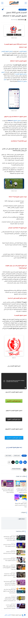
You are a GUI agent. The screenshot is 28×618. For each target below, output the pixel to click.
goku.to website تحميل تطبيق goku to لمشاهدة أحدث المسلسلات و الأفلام (10, 599)
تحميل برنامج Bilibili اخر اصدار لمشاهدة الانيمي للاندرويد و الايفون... (21, 491)
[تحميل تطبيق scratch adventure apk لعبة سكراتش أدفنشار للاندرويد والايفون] (21, 606)
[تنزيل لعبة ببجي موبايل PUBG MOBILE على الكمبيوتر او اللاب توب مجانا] (21, 567)
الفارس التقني (8, 615)
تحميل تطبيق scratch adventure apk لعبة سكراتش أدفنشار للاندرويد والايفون (10, 607)
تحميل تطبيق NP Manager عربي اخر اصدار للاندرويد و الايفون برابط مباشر (10, 538)
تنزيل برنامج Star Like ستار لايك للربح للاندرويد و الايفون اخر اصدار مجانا (9, 591)
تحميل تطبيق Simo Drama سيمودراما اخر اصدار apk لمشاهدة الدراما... (8, 491)
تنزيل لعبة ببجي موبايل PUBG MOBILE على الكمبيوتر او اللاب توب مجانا (9, 568)
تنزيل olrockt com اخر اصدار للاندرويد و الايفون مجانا (9, 545)
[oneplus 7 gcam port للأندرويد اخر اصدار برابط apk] (21, 552)
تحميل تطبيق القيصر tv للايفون (13, 419)
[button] (20, 462)
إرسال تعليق (21, 518)
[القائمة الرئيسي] (26, 3)
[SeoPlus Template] (22, 615)
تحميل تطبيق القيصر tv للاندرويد (14, 401)
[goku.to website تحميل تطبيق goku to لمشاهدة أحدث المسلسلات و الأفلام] (21, 598)
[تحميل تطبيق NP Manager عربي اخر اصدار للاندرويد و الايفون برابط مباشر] (21, 537)
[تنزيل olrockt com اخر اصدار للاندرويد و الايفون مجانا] (21, 545)
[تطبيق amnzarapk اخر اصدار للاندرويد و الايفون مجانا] (21, 560)
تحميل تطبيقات (22, 9)
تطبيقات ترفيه (8, 455)
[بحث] (2, 3)
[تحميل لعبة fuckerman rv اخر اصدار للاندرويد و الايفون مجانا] (21, 575)
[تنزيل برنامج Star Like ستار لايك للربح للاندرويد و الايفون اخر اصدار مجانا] (21, 590)
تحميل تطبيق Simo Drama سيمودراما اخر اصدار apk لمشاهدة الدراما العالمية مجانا (10, 583)
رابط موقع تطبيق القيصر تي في (14, 447)
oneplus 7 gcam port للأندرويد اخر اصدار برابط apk (9, 552)
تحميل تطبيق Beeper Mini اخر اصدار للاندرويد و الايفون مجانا (21, 505)
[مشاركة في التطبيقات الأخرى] (9, 462)
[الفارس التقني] (14, 3)
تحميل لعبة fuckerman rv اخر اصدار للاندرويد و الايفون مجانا (10, 575)
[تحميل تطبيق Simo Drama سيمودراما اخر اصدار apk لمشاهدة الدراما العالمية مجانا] (21, 582)
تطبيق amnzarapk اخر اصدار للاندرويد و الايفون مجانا (9, 559)
